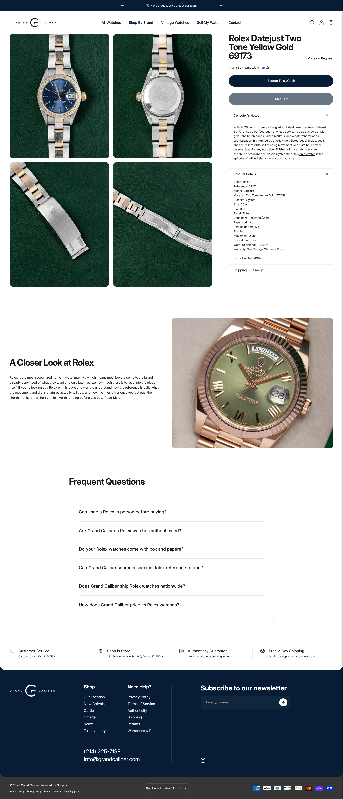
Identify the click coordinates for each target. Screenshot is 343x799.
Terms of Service (141, 704)
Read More (113, 398)
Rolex (88, 724)
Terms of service (53, 791)
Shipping (135, 717)
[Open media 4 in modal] (163, 224)
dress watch (307, 153)
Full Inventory (95, 731)
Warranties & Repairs (144, 731)
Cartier (89, 710)
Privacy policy (34, 791)
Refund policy (17, 791)
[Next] (220, 5)
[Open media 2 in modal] (163, 96)
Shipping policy (72, 791)
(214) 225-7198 (45, 656)
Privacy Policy (139, 697)
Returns (134, 724)
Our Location (94, 697)
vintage (281, 131)
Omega (90, 717)
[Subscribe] (283, 702)
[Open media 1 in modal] (59, 96)
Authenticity (137, 710)
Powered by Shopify (53, 785)
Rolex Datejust (316, 127)
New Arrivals (94, 704)
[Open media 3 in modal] (59, 224)
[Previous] (122, 5)
